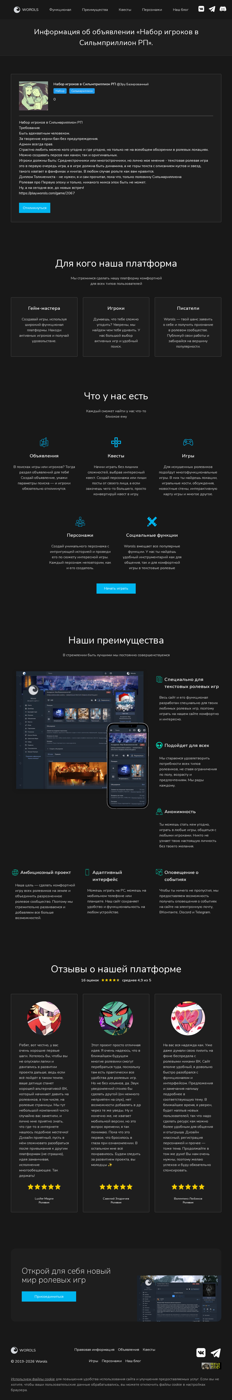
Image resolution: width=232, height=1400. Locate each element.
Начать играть (116, 588)
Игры (93, 1361)
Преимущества (95, 9)
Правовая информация (94, 1349)
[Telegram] (215, 1353)
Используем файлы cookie (33, 1379)
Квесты (125, 9)
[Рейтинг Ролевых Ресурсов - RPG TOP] (211, 1368)
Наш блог (180, 9)
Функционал (60, 9)
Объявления (128, 1349)
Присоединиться (48, 1296)
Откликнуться (34, 207)
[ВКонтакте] (201, 9)
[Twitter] (212, 9)
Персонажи (152, 9)
